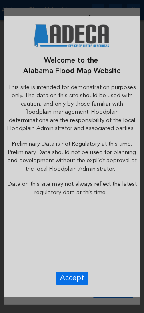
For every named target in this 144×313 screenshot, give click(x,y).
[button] (72, 278)
